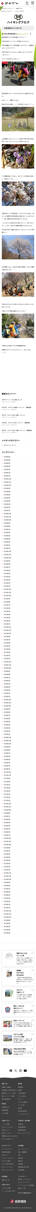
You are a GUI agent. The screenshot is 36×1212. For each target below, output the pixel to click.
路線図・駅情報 (6, 1087)
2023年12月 (7, 551)
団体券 (20, 1108)
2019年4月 (7, 725)
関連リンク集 (22, 1188)
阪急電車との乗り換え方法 (9, 1090)
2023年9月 (7, 561)
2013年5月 (7, 926)
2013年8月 (7, 920)
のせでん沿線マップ (7, 1139)
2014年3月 (7, 901)
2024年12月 (7, 514)
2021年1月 (7, 658)
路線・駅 (4, 1084)
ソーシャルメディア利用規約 (26, 1185)
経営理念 (20, 1158)
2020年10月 (7, 668)
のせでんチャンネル (7, 1170)
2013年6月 (7, 923)
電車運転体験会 (6, 1152)
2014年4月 (7, 898)
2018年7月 (7, 753)
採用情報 (4, 1176)
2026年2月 (7, 473)
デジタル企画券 (22, 1102)
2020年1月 (7, 696)
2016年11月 (7, 807)
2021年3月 (7, 652)
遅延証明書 (5, 1110)
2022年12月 (7, 589)
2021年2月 (7, 655)
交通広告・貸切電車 (24, 1120)
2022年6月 (7, 608)
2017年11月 (7, 775)
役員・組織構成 (22, 1152)
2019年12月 (7, 700)
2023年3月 (7, 580)
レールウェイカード (23, 1114)
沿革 (19, 1155)
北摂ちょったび (6, 1133)
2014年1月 (7, 908)
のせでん (9, 3)
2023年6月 (7, 570)
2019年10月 (7, 706)
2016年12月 (7, 804)
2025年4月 (7, 501)
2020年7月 (7, 677)
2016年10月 (7, 810)
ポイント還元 (22, 1096)
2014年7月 (7, 889)
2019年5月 (7, 722)
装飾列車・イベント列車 (9, 1093)
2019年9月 (7, 709)
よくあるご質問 (6, 1188)
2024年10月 (7, 520)
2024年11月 (7, 517)
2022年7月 (7, 605)
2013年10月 (7, 917)
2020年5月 (7, 684)
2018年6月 (7, 756)
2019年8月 (7, 712)
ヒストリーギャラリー (8, 1158)
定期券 (20, 1090)
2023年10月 (7, 558)
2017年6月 (7, 788)
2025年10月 (7, 485)
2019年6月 (7, 718)
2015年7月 (7, 851)
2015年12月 (7, 838)
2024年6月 (7, 532)
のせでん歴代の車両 (7, 1164)
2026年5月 (7, 463)
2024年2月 (7, 545)
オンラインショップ (7, 1167)
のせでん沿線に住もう (24, 1193)
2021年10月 (7, 633)
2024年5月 (7, 536)
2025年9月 (7, 488)
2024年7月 (7, 529)
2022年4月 (7, 614)
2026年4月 (7, 466)
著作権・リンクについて (25, 1179)
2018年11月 (7, 741)
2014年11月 (7, 876)
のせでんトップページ (7, 8)
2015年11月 (7, 841)
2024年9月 (7, 523)
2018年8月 (7, 750)
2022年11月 (7, 592)
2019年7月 (7, 715)
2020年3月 (7, 690)
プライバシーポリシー (24, 1182)
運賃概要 (20, 1087)
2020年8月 (7, 674)
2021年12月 (7, 627)
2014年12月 (7, 873)
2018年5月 (7, 759)
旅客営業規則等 (6, 1099)
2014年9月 (7, 882)
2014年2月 (7, 904)
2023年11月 (7, 554)
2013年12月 (7, 911)
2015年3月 (7, 863)
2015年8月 (7, 848)
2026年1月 (7, 476)
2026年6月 (7, 460)
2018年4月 (7, 763)
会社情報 (20, 1145)
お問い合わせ (6, 1184)
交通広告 (20, 1124)
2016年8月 (7, 813)
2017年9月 (7, 778)
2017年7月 (7, 785)
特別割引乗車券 (22, 1111)
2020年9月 (7, 671)
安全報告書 (21, 1170)
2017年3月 (7, 797)
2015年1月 (7, 870)
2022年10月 (7, 595)
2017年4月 (7, 794)
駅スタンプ (5, 1155)
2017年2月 (7, 800)
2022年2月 (7, 621)
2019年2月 (7, 731)
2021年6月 (7, 643)
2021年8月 (7, 636)
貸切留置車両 (22, 1127)
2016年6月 (7, 819)
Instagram (20, 1070)
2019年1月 (7, 734)
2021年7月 (7, 640)
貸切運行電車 (22, 1130)
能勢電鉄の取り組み (23, 1167)
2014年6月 (7, 892)
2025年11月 (7, 482)
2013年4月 (7, 930)
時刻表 (4, 1104)
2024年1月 (7, 548)
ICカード (20, 1099)
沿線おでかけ (19, 8)
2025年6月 (7, 495)
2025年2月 (7, 507)
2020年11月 (7, 665)
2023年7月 (7, 567)
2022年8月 (7, 602)
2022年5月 (7, 611)
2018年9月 (7, 747)
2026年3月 (7, 469)
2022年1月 (7, 624)
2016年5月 (7, 822)
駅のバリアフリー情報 (8, 1096)
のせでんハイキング (6, 11)
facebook (10, 1070)
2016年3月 (7, 829)
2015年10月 (7, 845)
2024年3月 (7, 542)
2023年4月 (7, 577)
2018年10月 (7, 744)
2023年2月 (7, 583)
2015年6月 (7, 854)
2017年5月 (7, 791)
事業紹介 (20, 1161)
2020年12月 (7, 662)
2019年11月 (7, 703)
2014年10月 (7, 879)
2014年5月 (7, 895)
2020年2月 (7, 693)
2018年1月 (7, 769)
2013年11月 (7, 914)
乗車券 (20, 1084)
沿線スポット (5, 1130)
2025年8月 (7, 491)
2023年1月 (7, 586)
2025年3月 (7, 504)
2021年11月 (7, 630)
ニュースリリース (23, 1149)
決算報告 (20, 1164)
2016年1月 (7, 835)
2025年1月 (7, 510)
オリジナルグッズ (7, 1149)
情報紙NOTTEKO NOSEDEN (9, 1136)
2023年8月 (7, 564)
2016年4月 (7, 826)
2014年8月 (7, 885)
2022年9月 (7, 599)
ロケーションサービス (24, 1133)
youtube (25, 1070)
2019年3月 (7, 728)
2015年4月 (7, 860)
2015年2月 (7, 867)
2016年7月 (7, 816)
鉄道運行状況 (5, 1107)
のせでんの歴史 (6, 1161)
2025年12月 (7, 479)
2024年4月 (7, 539)
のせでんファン (6, 1145)
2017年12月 (7, 772)
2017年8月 (7, 781)
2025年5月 (7, 498)
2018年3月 (7, 766)
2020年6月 (7, 681)
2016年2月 (7, 832)
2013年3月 (7, 933)
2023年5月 (7, 573)
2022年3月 (7, 618)
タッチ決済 (21, 1105)
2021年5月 (7, 646)
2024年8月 (7, 526)
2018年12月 (7, 737)
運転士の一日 (5, 1180)
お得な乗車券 (22, 1093)
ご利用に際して (22, 1176)
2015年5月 (7, 857)
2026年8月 (7, 457)
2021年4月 (7, 649)
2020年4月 (7, 687)
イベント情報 (5, 1124)
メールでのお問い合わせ (9, 1191)
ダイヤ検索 (5, 1113)
